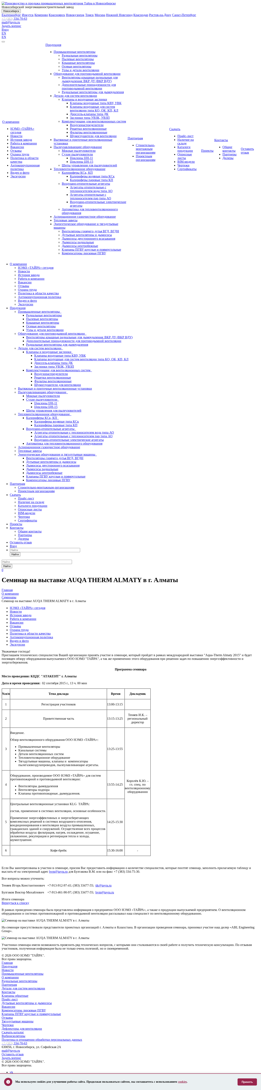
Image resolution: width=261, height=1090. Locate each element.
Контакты (221, 140)
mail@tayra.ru (11, 22)
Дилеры (227, 158)
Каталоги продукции (185, 148)
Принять (247, 1081)
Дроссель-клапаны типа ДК (89, 114)
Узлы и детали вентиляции (80, 70)
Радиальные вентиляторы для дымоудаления (93, 92)
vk (11, 1072)
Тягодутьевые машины (17, 1021)
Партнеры (229, 154)
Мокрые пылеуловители (79, 150)
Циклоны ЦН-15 (81, 161)
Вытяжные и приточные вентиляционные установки (55, 388)
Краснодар (140, 15)
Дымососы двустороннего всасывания (88, 238)
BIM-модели (186, 161)
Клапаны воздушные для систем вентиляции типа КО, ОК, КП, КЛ (94, 108)
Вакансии (17, 147)
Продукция (53, 45)
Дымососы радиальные (78, 242)
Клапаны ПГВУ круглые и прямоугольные (91, 249)
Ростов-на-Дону (160, 15)
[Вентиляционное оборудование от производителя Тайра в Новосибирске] (59, 3)
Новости (16, 136)
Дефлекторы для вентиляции (22, 1028)
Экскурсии (18, 176)
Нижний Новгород (119, 15)
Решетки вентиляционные (88, 128)
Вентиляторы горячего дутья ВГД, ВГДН (90, 231)
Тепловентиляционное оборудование (79, 169)
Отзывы (16, 150)
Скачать (174, 129)
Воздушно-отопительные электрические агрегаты (69, 440)
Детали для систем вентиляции (75, 95)
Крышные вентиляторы (78, 63)
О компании (10, 122)
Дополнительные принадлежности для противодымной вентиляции (89, 86)
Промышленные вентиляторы (74, 52)
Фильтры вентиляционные (88, 132)
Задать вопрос (11, 26)
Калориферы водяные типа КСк (92, 176)
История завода (21, 139)
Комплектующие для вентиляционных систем (94, 121)
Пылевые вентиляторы (78, 59)
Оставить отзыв (247, 150)
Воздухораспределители (87, 125)
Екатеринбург (11, 15)
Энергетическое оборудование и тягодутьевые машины (57, 454)
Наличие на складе (185, 141)
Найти (15, 554)
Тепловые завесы (65, 220)
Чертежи (183, 165)
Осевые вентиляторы (76, 66)
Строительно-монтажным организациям (145, 148)
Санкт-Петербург (184, 15)
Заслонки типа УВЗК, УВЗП (90, 117)
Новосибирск (11, 11)
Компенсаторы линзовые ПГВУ (84, 253)
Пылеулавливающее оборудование (78, 147)
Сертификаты (187, 169)
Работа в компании (23, 143)
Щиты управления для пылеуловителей (89, 165)
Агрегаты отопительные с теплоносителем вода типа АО (91, 189)
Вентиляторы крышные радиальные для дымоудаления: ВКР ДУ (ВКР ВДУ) (90, 79)
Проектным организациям (145, 158)
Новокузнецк (75, 15)
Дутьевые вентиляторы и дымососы (87, 235)
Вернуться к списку (15, 903)
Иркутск (28, 15)
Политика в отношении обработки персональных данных (42, 1039)
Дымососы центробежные (80, 246)
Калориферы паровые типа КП (91, 180)
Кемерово (41, 15)
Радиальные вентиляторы (79, 55)
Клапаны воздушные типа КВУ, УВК (96, 103)
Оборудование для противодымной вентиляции (87, 73)
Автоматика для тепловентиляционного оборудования (64, 443)
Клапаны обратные (15, 995)
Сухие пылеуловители (77, 154)
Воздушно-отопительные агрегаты (86, 183)
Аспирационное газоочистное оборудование (85, 216)
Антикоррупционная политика (39, 297)
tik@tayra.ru (103, 885)
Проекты (207, 150)
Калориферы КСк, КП (77, 172)
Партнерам (135, 138)
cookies (182, 1081)
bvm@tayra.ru (58, 871)
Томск (89, 15)
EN (4, 33)
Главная (7, 962)
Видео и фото (19, 172)
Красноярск (57, 15)
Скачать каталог (13, 1032)
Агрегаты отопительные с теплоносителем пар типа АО (90, 196)
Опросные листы (184, 156)
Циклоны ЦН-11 (81, 158)
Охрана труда (19, 154)
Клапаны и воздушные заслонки (84, 99)
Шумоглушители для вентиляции (93, 136)
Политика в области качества (38, 293)
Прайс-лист (185, 136)
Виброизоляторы (13, 1036)
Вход (5, 29)
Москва (100, 15)
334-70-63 (14, 18)
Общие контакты (229, 148)
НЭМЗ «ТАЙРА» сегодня (35, 267)
